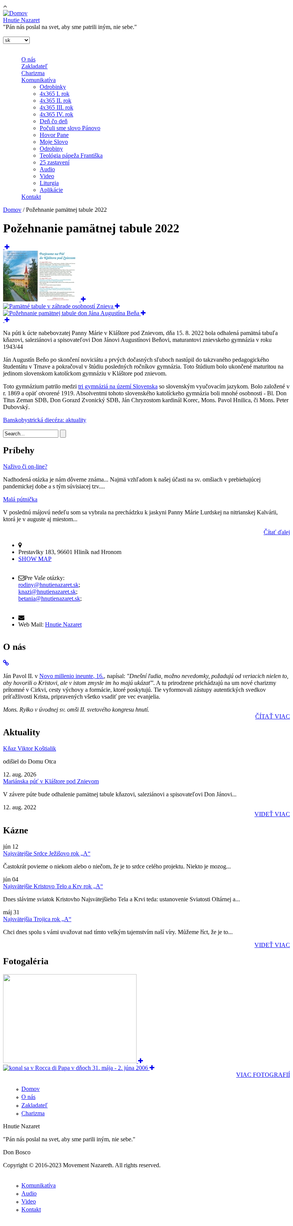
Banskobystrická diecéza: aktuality (44, 420)
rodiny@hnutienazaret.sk (48, 585)
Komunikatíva (38, 80)
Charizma (33, 73)
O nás (28, 59)
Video (47, 176)
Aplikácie (51, 190)
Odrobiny (51, 148)
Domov (12, 209)
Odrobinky (53, 87)
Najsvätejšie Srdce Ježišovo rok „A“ (46, 853)
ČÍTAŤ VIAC (272, 716)
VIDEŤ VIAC (272, 814)
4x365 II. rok (55, 100)
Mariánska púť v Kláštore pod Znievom (51, 781)
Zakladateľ (34, 66)
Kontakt (31, 196)
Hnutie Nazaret (21, 20)
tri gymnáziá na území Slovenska (118, 386)
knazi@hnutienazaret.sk (47, 591)
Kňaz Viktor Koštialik (29, 748)
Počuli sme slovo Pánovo (70, 128)
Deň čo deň (54, 121)
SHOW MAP (35, 559)
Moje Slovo (54, 142)
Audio (47, 169)
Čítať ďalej (277, 532)
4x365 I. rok (54, 93)
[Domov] (15, 13)
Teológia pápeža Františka (71, 155)
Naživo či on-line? (25, 466)
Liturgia (49, 183)
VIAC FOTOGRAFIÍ (263, 1074)
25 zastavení (54, 162)
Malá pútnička (20, 499)
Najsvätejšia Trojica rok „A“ (37, 919)
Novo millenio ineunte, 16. (71, 676)
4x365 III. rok (56, 107)
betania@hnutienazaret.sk (49, 598)
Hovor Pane (54, 135)
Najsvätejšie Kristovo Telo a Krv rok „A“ (53, 886)
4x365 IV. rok (56, 114)
